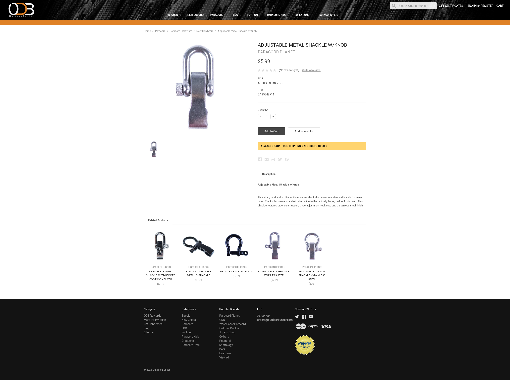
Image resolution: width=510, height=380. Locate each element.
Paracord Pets (329, 14)
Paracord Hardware (181, 30)
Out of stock (161, 249)
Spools (173, 14)
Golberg (224, 336)
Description (269, 174)
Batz (222, 349)
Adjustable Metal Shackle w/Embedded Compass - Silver (161, 275)
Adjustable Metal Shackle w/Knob (237, 30)
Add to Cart (198, 249)
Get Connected (153, 324)
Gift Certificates (451, 5)
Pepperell (225, 340)
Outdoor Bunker (229, 328)
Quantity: (263, 109)
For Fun (252, 14)
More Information (155, 319)
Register (487, 5)
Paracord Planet (229, 315)
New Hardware (204, 30)
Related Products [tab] (158, 220)
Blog (146, 328)
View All (224, 357)
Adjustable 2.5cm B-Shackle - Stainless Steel (312, 275)
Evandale (225, 353)
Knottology (226, 345)
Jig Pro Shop (227, 332)
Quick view (161, 242)
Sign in (472, 5)
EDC (235, 14)
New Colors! (195, 14)
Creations (303, 14)
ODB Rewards (152, 315)
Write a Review (311, 70)
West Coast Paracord (232, 324)
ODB (222, 319)
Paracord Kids (277, 14)
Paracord (217, 14)
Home (147, 30)
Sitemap (149, 332)
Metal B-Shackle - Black (236, 271)
